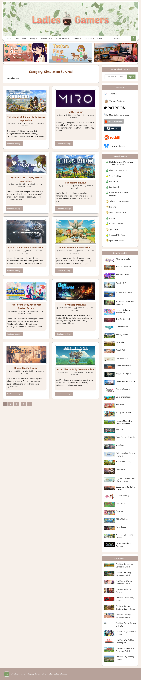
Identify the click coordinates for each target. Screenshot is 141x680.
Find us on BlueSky (117, 146)
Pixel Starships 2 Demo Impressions (26, 247)
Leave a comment (24, 186)
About (99, 38)
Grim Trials (114, 181)
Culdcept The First (117, 235)
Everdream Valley (123, 461)
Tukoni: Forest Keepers (119, 201)
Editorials (88, 38)
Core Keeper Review (75, 304)
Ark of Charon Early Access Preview (75, 369)
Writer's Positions (116, 101)
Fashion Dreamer (123, 389)
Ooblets (119, 511)
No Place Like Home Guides (124, 536)
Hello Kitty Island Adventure (123, 311)
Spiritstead (113, 229)
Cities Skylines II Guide (125, 381)
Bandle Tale (121, 350)
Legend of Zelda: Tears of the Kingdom (125, 480)
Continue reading (13, 144)
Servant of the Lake (117, 212)
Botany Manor (122, 334)
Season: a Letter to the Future (125, 488)
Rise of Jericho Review (26, 368)
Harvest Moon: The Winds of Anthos (124, 422)
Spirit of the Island (123, 397)
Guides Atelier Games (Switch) (125, 454)
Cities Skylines (122, 519)
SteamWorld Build (123, 365)
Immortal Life (122, 358)
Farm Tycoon (121, 527)
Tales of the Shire (123, 266)
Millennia (120, 342)
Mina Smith (80, 115)
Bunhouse (120, 469)
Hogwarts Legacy (123, 373)
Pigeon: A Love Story (118, 170)
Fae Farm (120, 429)
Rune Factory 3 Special (125, 437)
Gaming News (21, 38)
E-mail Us (113, 93)
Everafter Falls (122, 326)
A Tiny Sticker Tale (123, 412)
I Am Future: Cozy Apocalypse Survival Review (26, 306)
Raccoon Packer (116, 223)
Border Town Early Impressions (75, 247)
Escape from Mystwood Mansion (126, 303)
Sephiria (112, 207)
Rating (32, 38)
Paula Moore (34, 311)
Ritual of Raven (122, 274)
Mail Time (120, 404)
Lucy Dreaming (122, 495)
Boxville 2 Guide (123, 283)
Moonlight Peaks (123, 259)
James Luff (29, 123)
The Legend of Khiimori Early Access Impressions (26, 118)
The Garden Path (123, 319)
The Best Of (45, 38)
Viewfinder (120, 445)
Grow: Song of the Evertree (123, 544)
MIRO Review (76, 112)
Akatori (112, 218)
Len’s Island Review (75, 182)
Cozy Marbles (115, 176)
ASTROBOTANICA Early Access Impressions (26, 179)
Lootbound (114, 187)
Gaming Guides (61, 38)
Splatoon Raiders (116, 240)
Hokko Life (120, 503)
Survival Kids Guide (124, 292)
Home (9, 38)
